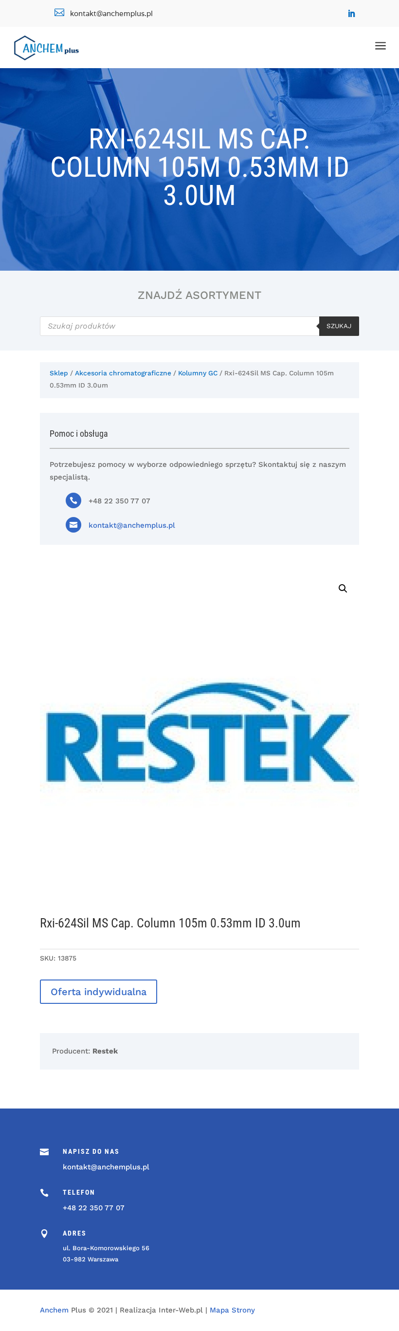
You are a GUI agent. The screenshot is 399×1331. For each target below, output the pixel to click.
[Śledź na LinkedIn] (351, 13)
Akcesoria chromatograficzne (123, 373)
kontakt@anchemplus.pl (132, 525)
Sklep (59, 373)
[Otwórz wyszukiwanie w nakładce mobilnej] (199, 326)
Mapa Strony (232, 1310)
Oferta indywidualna (98, 992)
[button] (343, 588)
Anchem (54, 1310)
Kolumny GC (198, 373)
